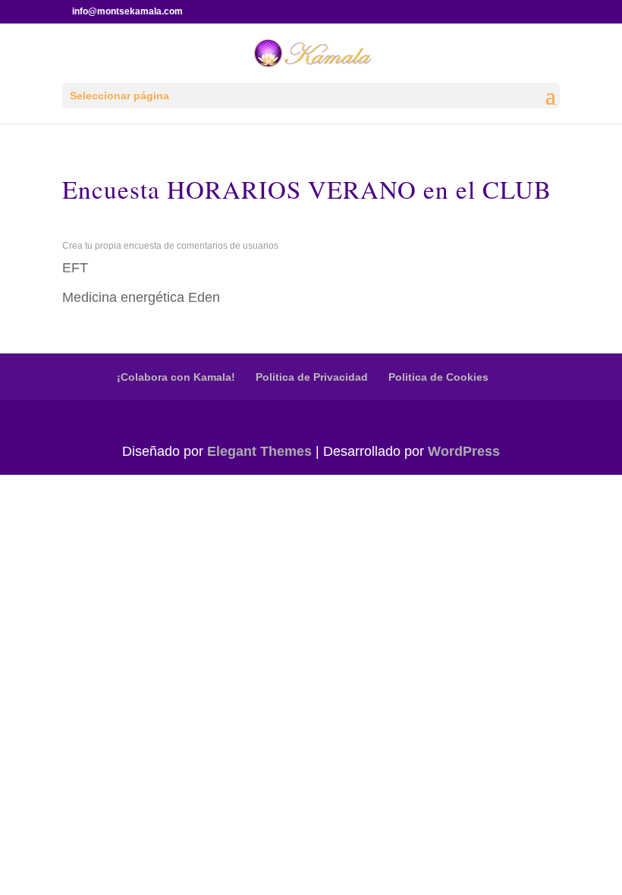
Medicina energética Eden (141, 297)
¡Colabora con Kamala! (176, 377)
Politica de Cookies (438, 377)
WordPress (464, 451)
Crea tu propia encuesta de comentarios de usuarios (170, 245)
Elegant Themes (259, 451)
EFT (75, 267)
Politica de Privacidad (312, 377)
